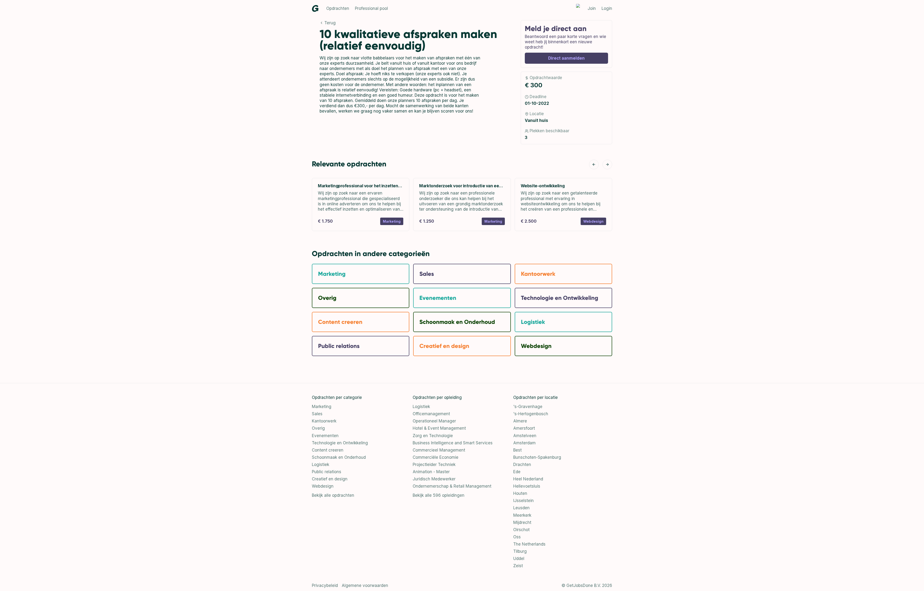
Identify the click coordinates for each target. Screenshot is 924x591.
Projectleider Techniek (434, 464)
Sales (317, 413)
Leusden (521, 507)
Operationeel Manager (434, 421)
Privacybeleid (325, 585)
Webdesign (323, 486)
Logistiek (320, 464)
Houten (520, 493)
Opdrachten (337, 8)
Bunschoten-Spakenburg (537, 457)
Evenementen (325, 435)
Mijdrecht (522, 522)
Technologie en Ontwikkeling (340, 442)
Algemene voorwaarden (365, 585)
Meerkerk (522, 515)
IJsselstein (523, 500)
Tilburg (520, 551)
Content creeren (327, 450)
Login (607, 8)
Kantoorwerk (324, 421)
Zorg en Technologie (433, 435)
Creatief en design (329, 479)
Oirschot (521, 529)
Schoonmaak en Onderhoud (339, 457)
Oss (517, 536)
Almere (520, 421)
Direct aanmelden (566, 58)
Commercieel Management (439, 450)
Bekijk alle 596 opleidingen (438, 495)
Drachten (522, 464)
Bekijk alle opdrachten (333, 495)
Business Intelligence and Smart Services (453, 442)
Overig (318, 428)
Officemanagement (431, 413)
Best (517, 450)
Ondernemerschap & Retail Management (452, 486)
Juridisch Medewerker (434, 479)
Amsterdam (524, 442)
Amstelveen (524, 435)
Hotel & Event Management (439, 428)
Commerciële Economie (435, 457)
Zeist (518, 565)
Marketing (321, 406)
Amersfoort (524, 428)
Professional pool (371, 8)
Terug (330, 22)
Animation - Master (431, 471)
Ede (516, 471)
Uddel (518, 558)
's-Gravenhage (527, 406)
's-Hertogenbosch (530, 413)
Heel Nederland (528, 479)
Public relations (326, 471)
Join (592, 8)
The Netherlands (529, 544)
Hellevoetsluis (526, 486)
